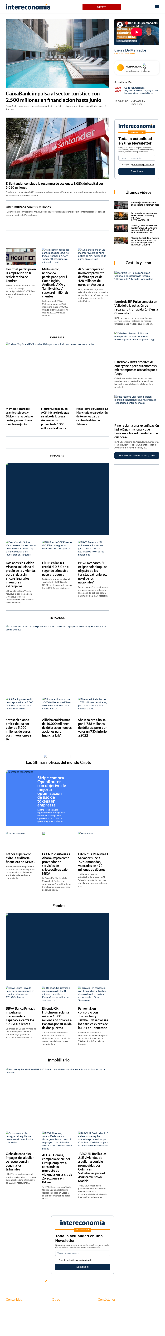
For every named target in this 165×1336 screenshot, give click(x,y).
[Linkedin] (157, 1283)
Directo (101, 7)
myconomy (12, 1306)
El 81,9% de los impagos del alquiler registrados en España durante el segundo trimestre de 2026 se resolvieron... (21, 1178)
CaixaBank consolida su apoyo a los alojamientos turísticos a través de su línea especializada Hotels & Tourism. (56, 108)
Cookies (56, 1322)
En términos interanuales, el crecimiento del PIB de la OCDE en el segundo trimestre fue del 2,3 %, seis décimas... (57, 583)
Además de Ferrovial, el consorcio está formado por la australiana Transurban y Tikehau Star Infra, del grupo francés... (93, 1038)
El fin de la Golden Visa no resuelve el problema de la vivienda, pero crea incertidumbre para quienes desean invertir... (20, 596)
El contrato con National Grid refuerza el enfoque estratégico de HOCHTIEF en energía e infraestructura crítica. (20, 291)
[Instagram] (147, 1283)
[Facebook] (128, 1283)
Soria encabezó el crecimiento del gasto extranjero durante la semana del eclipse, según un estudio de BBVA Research (93, 591)
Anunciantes (13, 1311)
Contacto (57, 1306)
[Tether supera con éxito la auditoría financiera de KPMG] (21, 840)
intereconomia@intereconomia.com (117, 1308)
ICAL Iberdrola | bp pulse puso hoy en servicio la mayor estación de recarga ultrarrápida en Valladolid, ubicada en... (133, 321)
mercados (57, 617)
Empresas (57, 337)
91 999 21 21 (105, 1313)
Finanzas (57, 455)
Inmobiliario (59, 1060)
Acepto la (138, 164)
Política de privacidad (143, 164)
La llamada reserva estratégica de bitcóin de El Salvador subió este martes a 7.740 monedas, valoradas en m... (92, 880)
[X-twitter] (118, 1283)
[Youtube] (137, 1283)
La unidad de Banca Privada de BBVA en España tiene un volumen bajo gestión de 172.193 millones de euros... (21, 1033)
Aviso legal (58, 1311)
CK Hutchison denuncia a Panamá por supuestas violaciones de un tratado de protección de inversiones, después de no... (56, 1038)
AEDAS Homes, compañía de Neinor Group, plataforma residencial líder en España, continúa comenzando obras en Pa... (56, 1192)
